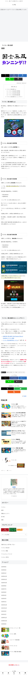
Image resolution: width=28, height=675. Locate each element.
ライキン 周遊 (4, 550)
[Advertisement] (14, 26)
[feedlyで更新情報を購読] (20, 388)
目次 (12, 86)
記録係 (14, 487)
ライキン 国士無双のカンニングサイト (14, 96)
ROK (9, 372)
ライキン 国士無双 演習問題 (14, 91)
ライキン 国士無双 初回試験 (14, 92)
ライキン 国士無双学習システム (10, 340)
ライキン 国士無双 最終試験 (14, 94)
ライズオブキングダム (21, 372)
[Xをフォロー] (7, 388)
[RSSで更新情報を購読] (14, 392)
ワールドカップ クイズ (6, 554)
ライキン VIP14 (5, 557)
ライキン (4, 372)
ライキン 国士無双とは (11, 89)
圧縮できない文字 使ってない (8, 544)
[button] (18, 79)
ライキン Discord (5, 547)
